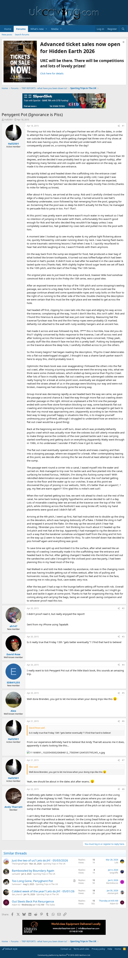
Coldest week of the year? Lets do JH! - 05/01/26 (43, 891)
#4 (123, 664)
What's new (37, 29)
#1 (123, 125)
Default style (10, 948)
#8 (123, 789)
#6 (123, 721)
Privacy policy (98, 948)
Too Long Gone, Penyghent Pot (32, 881)
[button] (46, 29)
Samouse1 (17, 884)
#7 (123, 760)
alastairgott (113, 893)
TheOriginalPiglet (20, 863)
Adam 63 (16, 904)
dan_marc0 (17, 894)
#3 (123, 636)
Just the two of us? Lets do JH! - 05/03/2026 (40, 860)
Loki (116, 862)
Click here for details (52, 73)
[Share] (118, 126)
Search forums (22, 34)
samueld (16, 873)
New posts (7, 34)
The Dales (50, 904)
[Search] (123, 29)
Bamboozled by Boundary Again (33, 870)
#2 (123, 608)
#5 (123, 693)
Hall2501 (8, 119)
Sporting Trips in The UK (54, 863)
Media (54, 29)
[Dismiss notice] (123, 42)
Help (110, 948)
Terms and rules (81, 948)
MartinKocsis (112, 883)
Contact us (65, 948)
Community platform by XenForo (64, 955)
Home (7, 29)
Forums (21, 29)
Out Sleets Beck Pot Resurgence (33, 901)
